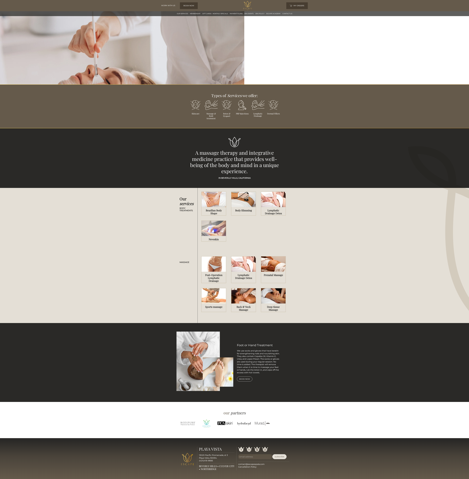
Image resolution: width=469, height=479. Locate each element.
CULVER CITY (226, 466)
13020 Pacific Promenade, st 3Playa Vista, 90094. (213, 456)
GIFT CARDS (206, 14)
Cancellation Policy (247, 467)
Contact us (287, 14)
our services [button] (182, 14)
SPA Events (249, 14)
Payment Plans (236, 14)
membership (195, 14)
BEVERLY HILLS (208, 466)
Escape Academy (273, 14)
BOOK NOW (188, 6)
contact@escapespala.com (251, 464)
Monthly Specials (220, 14)
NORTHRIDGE (208, 469)
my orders (298, 6)
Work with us (168, 5)
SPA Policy (259, 14)
